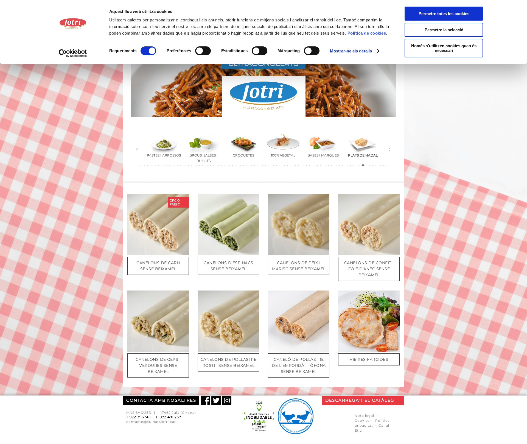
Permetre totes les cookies (444, 13)
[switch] (203, 50)
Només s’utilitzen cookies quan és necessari (443, 48)
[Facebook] (205, 400)
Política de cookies (366, 33)
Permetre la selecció (444, 29)
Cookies (362, 420)
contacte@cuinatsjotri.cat (151, 422)
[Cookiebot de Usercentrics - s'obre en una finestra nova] (73, 53)
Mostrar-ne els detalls (351, 51)
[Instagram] (226, 400)
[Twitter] (216, 400)
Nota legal (364, 416)
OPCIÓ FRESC (175, 202)
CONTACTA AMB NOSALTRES (161, 400)
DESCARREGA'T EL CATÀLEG (359, 400)
